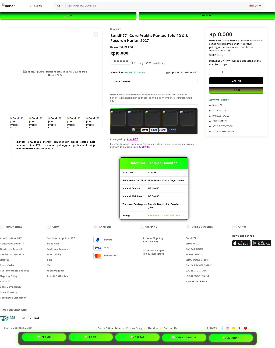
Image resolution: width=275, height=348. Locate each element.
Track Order (7, 265)
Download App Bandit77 (60, 238)
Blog (49, 259)
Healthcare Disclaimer (13, 297)
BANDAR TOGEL (194, 249)
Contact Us (170, 328)
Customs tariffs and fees (14, 270)
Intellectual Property (12, 254)
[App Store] (241, 244)
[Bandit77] (8, 6)
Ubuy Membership (10, 287)
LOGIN (68, 15)
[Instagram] (227, 328)
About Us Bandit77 (11, 238)
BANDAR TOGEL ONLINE (199, 265)
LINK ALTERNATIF (186, 337)
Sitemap (5, 259)
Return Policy (53, 254)
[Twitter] (239, 328)
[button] (96, 34)
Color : (122, 81)
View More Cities (195, 281)
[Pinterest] (245, 328)
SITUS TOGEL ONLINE (197, 259)
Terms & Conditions (109, 328)
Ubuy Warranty (9, 292)
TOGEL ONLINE (194, 254)
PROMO (46, 338)
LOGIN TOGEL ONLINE (197, 276)
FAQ (48, 265)
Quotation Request (11, 249)
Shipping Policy (8, 276)
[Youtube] (233, 328)
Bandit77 (115, 29)
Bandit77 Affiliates (57, 276)
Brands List (52, 243)
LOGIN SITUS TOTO (196, 270)
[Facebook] (222, 328)
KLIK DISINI (144, 147)
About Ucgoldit (55, 270)
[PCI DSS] (7, 318)
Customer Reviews (57, 249)
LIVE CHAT (233, 337)
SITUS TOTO (192, 243)
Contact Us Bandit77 (12, 243)
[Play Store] (261, 244)
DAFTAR (236, 80)
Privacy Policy (134, 328)
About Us (153, 328)
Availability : (117, 72)
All (58, 5)
